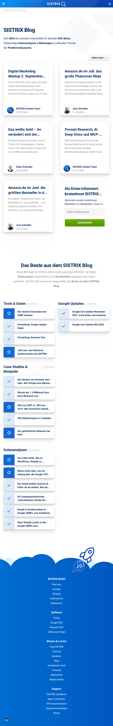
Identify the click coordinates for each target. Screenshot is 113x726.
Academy (56, 656)
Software (56, 612)
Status (56, 713)
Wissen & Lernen (56, 641)
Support (56, 688)
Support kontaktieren (56, 708)
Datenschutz (56, 598)
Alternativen (56, 674)
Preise (56, 618)
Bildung (56, 593)
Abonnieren (85, 222)
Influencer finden (56, 632)
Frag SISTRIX (56, 646)
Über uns (56, 584)
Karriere (56, 589)
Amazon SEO (56, 627)
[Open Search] (109, 4)
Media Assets (57, 679)
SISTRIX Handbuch (57, 694)
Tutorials (56, 670)
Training (56, 651)
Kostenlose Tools (56, 665)
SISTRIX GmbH (56, 578)
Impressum (56, 603)
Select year (98, 57)
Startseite (8, 10)
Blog (56, 660)
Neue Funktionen (56, 699)
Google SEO (56, 622)
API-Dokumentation (56, 703)
